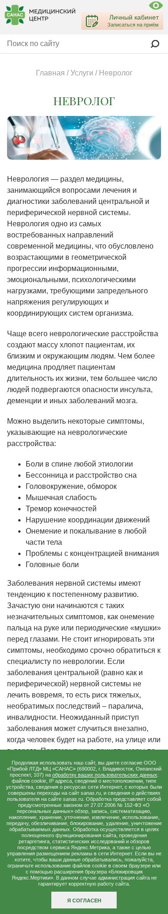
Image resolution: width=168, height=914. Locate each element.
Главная (50, 73)
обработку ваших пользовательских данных (104, 775)
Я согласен (84, 900)
